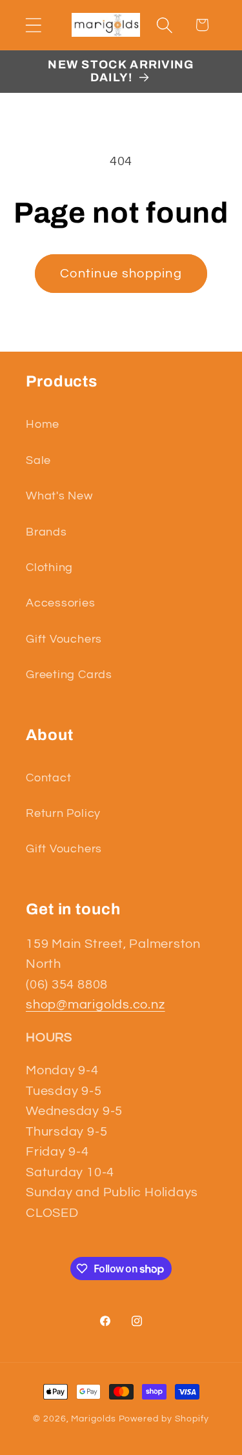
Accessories (61, 603)
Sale (38, 460)
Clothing (49, 567)
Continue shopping (121, 273)
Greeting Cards (69, 674)
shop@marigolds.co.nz (95, 1004)
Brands (46, 532)
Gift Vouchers (64, 639)
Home (42, 424)
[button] (33, 24)
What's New (59, 496)
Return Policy (63, 813)
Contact (48, 778)
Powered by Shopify (164, 1418)
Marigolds (93, 1418)
